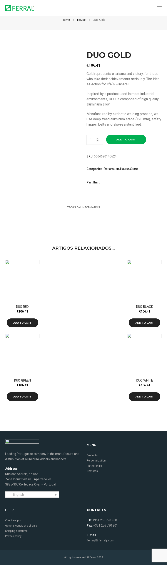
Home (66, 19)
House (81, 19)
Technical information (83, 207)
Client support (13, 520)
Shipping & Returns (16, 530)
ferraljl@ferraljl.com (100, 540)
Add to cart (126, 139)
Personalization (96, 460)
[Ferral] (19, 8)
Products (92, 455)
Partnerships (94, 465)
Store (134, 169)
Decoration (111, 169)
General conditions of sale (21, 525)
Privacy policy (13, 536)
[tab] (83, 207)
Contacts (92, 471)
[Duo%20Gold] (106, 182)
